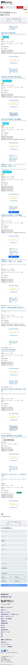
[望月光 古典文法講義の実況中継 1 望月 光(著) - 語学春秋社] (13, 300)
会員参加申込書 (4, 623)
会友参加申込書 (4, 629)
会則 (2, 631)
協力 (2, 636)
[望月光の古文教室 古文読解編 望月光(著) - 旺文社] (13, 208)
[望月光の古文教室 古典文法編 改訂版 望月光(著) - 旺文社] (13, 382)
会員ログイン (4, 609)
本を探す (20, 7)
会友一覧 (3, 627)
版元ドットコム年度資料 (6, 618)
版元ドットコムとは (5, 612)
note (7, 650)
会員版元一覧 (4, 620)
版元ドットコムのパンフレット (7, 616)
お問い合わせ (4, 642)
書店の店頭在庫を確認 (13, 56)
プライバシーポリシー (5, 644)
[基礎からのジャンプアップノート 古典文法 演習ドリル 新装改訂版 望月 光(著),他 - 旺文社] (13, 158)
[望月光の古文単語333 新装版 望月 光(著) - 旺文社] (13, 28)
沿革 (2, 634)
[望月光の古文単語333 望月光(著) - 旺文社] (13, 343)
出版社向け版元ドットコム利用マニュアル (10, 614)
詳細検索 (25, 9)
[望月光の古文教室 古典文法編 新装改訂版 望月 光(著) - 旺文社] (13, 71)
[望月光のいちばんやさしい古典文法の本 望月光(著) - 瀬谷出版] (13, 468)
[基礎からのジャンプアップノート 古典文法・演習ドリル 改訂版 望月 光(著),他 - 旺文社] (13, 251)
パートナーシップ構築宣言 (6, 646)
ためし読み (14, 212)
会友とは (3, 625)
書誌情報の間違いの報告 (6, 596)
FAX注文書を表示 (13, 63)
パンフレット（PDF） (5, 604)
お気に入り (14, 59)
